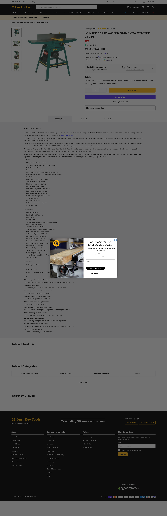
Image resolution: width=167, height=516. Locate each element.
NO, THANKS (95, 273)
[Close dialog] (115, 240)
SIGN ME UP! (95, 268)
